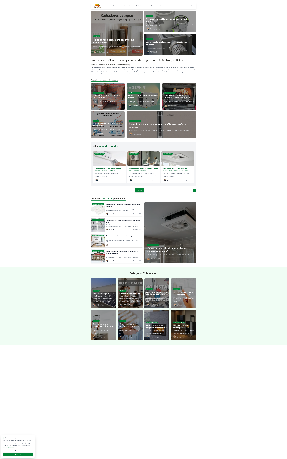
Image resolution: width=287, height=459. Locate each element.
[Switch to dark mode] (192, 5)
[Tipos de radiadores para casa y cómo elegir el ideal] (117, 33)
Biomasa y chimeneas (165, 6)
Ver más (139, 190)
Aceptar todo (18, 454)
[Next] (194, 190)
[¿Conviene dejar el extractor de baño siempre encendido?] (170, 232)
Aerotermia (176, 6)
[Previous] (190, 190)
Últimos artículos (117, 6)
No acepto (18, 450)
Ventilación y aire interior (142, 6)
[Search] (188, 6)
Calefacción (154, 6)
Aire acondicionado (128, 6)
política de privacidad (8, 447)
